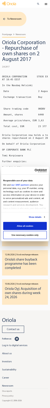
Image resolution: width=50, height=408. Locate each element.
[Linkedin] (17, 338)
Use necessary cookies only (25, 235)
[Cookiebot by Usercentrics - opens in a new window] (35, 171)
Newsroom (21, 34)
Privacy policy (7, 396)
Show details (35, 217)
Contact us (13, 329)
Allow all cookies (25, 226)
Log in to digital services (14, 345)
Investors (7, 361)
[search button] (37, 3)
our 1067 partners (20, 185)
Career (5, 377)
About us (7, 353)
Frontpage (7, 34)
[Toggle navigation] (46, 4)
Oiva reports (7, 391)
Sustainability (9, 369)
